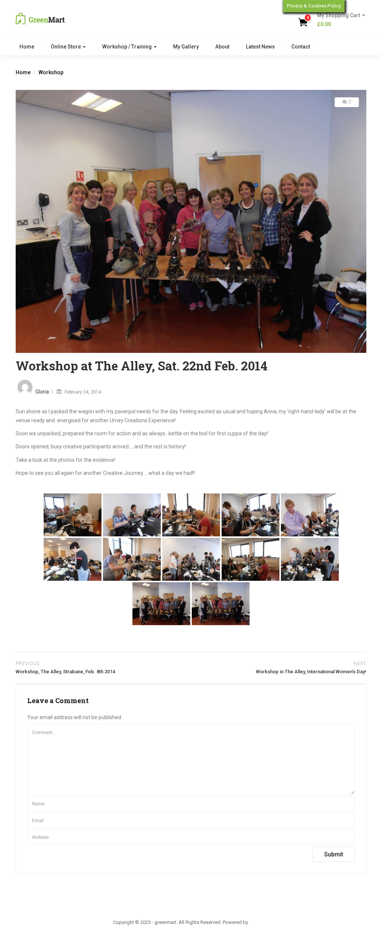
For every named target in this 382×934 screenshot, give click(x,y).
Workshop (50, 72)
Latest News (260, 47)
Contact (300, 47)
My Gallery (186, 47)
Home (26, 47)
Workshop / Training (127, 47)
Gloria (42, 392)
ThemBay (259, 922)
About (222, 47)
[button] (338, 20)
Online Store (66, 47)
